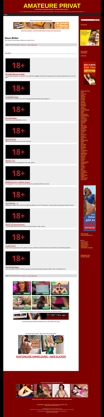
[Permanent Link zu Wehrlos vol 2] (18, 158)
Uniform (83, 122)
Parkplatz (83, 121)
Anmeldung (84, 24)
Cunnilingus (84, 120)
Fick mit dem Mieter (12, 267)
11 (29, 44)
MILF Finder (84, 246)
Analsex (83, 159)
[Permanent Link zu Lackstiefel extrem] (18, 94)
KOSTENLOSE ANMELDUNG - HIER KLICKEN (41, 356)
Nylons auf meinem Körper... (15, 225)
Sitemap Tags (62, 404)
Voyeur (83, 107)
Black (82, 112)
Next (32, 44)
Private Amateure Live (87, 235)
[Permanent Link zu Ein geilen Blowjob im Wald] (18, 71)
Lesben (83, 101)
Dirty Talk (83, 154)
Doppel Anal (84, 114)
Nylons (83, 173)
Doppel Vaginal (85, 115)
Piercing (83, 146)
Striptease (83, 105)
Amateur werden (85, 256)
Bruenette (83, 144)
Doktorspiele (84, 178)
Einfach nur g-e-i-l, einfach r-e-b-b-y (18, 182)
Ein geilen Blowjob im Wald (15, 74)
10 (28, 44)
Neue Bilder (84, 52)
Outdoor (83, 128)
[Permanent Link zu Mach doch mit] (18, 137)
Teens (82, 143)
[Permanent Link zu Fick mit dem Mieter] (18, 264)
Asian (82, 165)
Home (5, 14)
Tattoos (83, 176)
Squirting (83, 108)
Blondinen (83, 147)
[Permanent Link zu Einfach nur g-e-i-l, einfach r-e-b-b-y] (18, 179)
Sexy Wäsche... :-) (12, 203)
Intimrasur (83, 137)
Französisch (84, 172)
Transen (83, 166)
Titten (82, 160)
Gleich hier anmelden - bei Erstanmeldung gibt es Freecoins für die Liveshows (41, 30)
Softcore (83, 117)
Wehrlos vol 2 (10, 161)
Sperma (83, 136)
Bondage (83, 170)
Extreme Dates (85, 244)
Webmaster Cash (85, 255)
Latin (82, 169)
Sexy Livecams (84, 233)
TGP (66, 404)
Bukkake (83, 96)
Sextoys (83, 157)
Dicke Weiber (84, 140)
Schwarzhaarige (85, 109)
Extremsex (83, 134)
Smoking (83, 102)
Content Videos (47, 404)
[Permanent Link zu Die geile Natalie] (18, 115)
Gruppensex (84, 150)
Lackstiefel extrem (12, 97)
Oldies (82, 111)
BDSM (82, 141)
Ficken (82, 149)
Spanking (83, 163)
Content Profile (54, 404)
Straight (83, 99)
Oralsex (83, 131)
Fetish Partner (84, 241)
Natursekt (83, 130)
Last (36, 44)
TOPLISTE (83, 55)
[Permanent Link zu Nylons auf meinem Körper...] (18, 222)
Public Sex (83, 94)
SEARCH (97, 20)
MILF (82, 92)
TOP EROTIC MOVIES (87, 247)
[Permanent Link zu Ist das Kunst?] (18, 243)
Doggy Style (84, 153)
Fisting (82, 95)
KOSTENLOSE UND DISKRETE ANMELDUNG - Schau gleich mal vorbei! (41, 321)
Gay (82, 124)
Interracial (83, 179)
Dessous (83, 156)
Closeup (83, 151)
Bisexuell (83, 104)
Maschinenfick (84, 162)
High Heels (84, 125)
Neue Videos (84, 51)
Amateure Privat (85, 91)
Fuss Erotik (84, 118)
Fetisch (83, 98)
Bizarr (82, 138)
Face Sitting (84, 127)
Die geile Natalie (11, 118)
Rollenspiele (84, 175)
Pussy (82, 133)
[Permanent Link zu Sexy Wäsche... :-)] (18, 201)
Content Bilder (40, 404)
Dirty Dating (84, 243)
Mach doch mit (11, 139)
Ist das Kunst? (11, 246)
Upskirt (83, 167)
